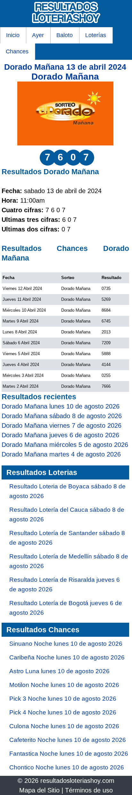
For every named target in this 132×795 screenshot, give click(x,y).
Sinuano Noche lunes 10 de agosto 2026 (65, 643)
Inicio (13, 35)
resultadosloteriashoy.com (77, 780)
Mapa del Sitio (39, 790)
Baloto (64, 35)
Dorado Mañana (65, 77)
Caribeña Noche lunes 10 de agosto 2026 (67, 657)
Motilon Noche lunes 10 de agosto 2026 (64, 685)
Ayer (38, 35)
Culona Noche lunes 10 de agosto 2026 (64, 726)
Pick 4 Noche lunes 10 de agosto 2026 (62, 712)
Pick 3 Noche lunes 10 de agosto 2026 (62, 698)
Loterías (95, 35)
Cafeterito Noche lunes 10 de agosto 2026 (67, 740)
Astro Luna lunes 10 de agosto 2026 (59, 671)
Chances (17, 51)
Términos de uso (89, 790)
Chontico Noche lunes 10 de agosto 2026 (66, 767)
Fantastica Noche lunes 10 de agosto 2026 (68, 753)
